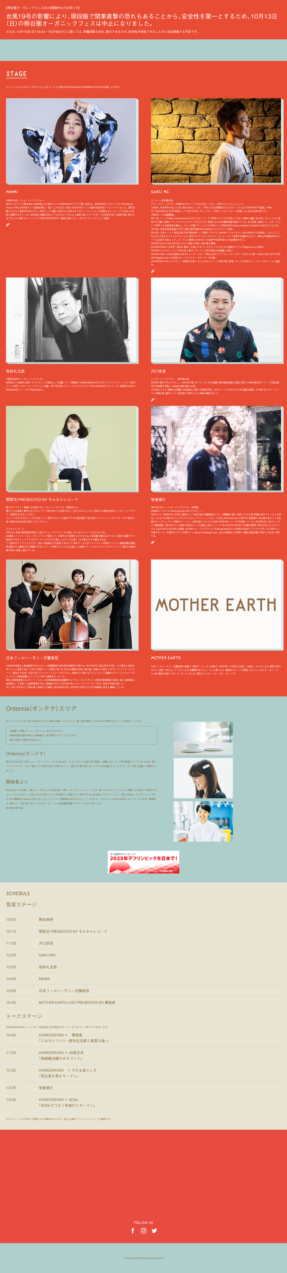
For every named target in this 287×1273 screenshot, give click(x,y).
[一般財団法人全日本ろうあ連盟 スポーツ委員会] (143, 871)
